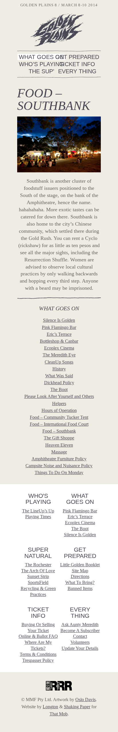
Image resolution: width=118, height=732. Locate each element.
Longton (50, 706)
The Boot (59, 389)
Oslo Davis (85, 699)
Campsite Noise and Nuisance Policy (59, 465)
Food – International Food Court (59, 424)
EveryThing (80, 612)
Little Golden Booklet (80, 564)
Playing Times (38, 516)
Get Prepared (77, 57)
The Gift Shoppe (59, 437)
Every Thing (77, 71)
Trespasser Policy (38, 660)
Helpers (59, 403)
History (59, 368)
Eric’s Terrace (59, 334)
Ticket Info (77, 64)
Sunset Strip (38, 576)
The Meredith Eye (59, 354)
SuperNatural (38, 552)
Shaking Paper (77, 706)
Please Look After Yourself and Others (59, 396)
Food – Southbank (59, 431)
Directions (80, 576)
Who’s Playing (41, 64)
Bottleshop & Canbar (59, 341)
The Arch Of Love (38, 570)
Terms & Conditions (38, 654)
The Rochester (38, 564)
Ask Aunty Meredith (80, 624)
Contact (80, 636)
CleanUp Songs (59, 362)
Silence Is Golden (59, 320)
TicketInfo (38, 612)
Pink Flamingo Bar (59, 327)
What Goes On (41, 57)
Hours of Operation (59, 410)
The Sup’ (41, 71)
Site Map (80, 570)
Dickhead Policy (59, 382)
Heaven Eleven (59, 445)
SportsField (38, 582)
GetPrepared (80, 552)
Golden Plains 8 (57, 29)
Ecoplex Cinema (59, 348)
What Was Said (59, 375)
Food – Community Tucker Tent (59, 417)
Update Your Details (80, 648)
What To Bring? (80, 582)
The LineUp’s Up (38, 510)
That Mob (59, 713)
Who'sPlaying (38, 498)
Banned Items (80, 588)
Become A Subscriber (80, 630)
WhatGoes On (80, 498)
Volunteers (80, 642)
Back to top (111, 648)
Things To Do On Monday (59, 472)
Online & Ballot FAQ (38, 636)
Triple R (59, 685)
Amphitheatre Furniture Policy (59, 458)
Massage (59, 451)
